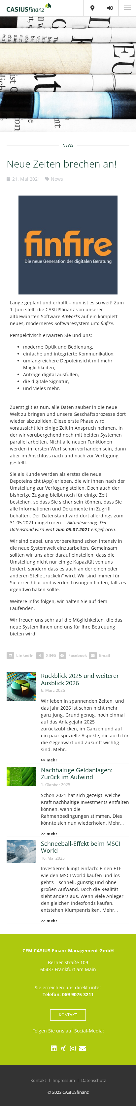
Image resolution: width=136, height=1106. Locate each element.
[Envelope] (82, 1048)
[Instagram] (73, 1048)
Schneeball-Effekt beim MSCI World (80, 847)
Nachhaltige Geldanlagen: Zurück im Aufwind (77, 773)
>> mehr (49, 760)
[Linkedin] (54, 1048)
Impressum (63, 1080)
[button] (21, 656)
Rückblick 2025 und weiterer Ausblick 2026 (80, 679)
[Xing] (63, 1048)
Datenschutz (93, 1080)
